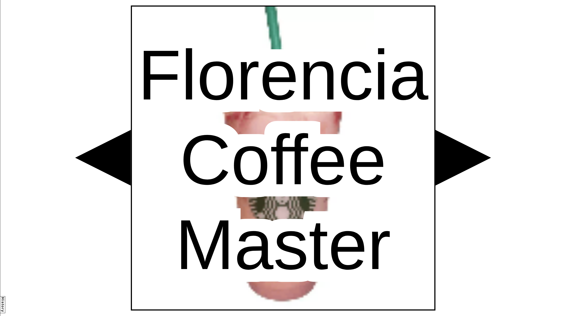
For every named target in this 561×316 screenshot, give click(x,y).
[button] (103, 158)
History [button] (3, 304)
